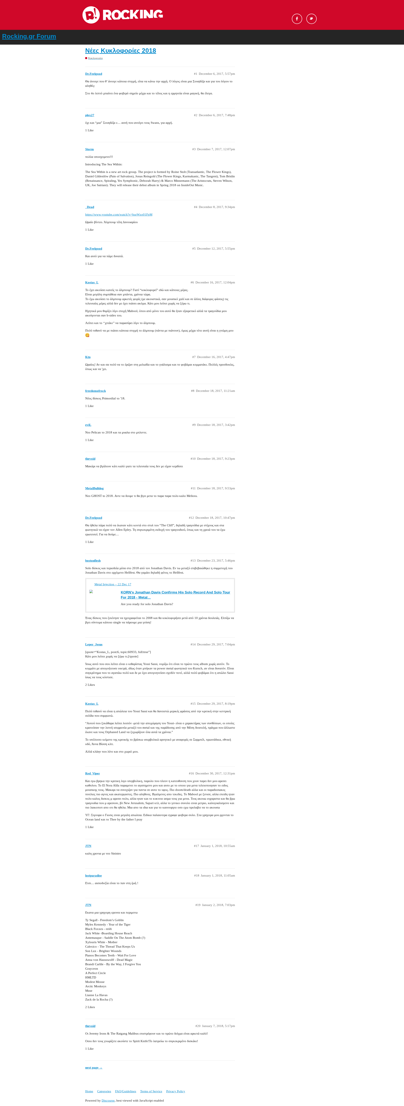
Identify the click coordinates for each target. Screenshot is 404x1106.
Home (89, 1091)
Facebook (297, 19)
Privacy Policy (175, 1091)
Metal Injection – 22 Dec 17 (112, 584)
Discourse (108, 1100)
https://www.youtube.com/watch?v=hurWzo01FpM (118, 214)
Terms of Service (151, 1091)
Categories (104, 1091)
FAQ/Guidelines (125, 1091)
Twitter (311, 19)
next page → (93, 1067)
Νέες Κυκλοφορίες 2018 (120, 50)
